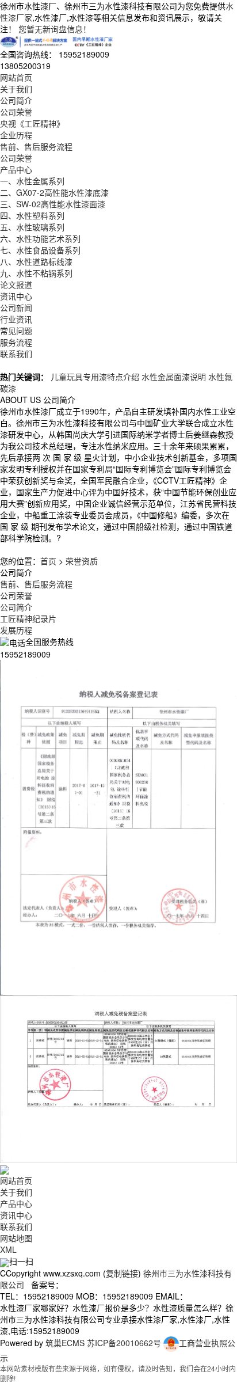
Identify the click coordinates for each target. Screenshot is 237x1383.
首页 (48, 561)
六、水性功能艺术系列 (40, 238)
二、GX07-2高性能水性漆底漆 (54, 192)
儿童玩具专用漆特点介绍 (95, 376)
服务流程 (16, 342)
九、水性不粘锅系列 (36, 273)
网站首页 (16, 77)
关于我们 (16, 88)
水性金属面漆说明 (174, 376)
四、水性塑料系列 (32, 215)
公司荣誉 (16, 111)
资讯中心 (16, 296)
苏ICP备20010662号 (124, 1342)
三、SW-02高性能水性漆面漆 (52, 204)
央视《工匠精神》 (32, 123)
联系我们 (16, 353)
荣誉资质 (82, 561)
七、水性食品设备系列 (40, 250)
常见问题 (16, 330)
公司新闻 (16, 307)
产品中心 (16, 169)
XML (8, 1249)
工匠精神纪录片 (28, 618)
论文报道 (16, 284)
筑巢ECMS (65, 1342)
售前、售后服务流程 (36, 146)
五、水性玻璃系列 (32, 227)
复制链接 (122, 1273)
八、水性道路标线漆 (36, 261)
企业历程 (16, 134)
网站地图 (16, 1238)
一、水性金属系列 (32, 181)
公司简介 (16, 100)
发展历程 (16, 630)
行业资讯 (16, 319)
